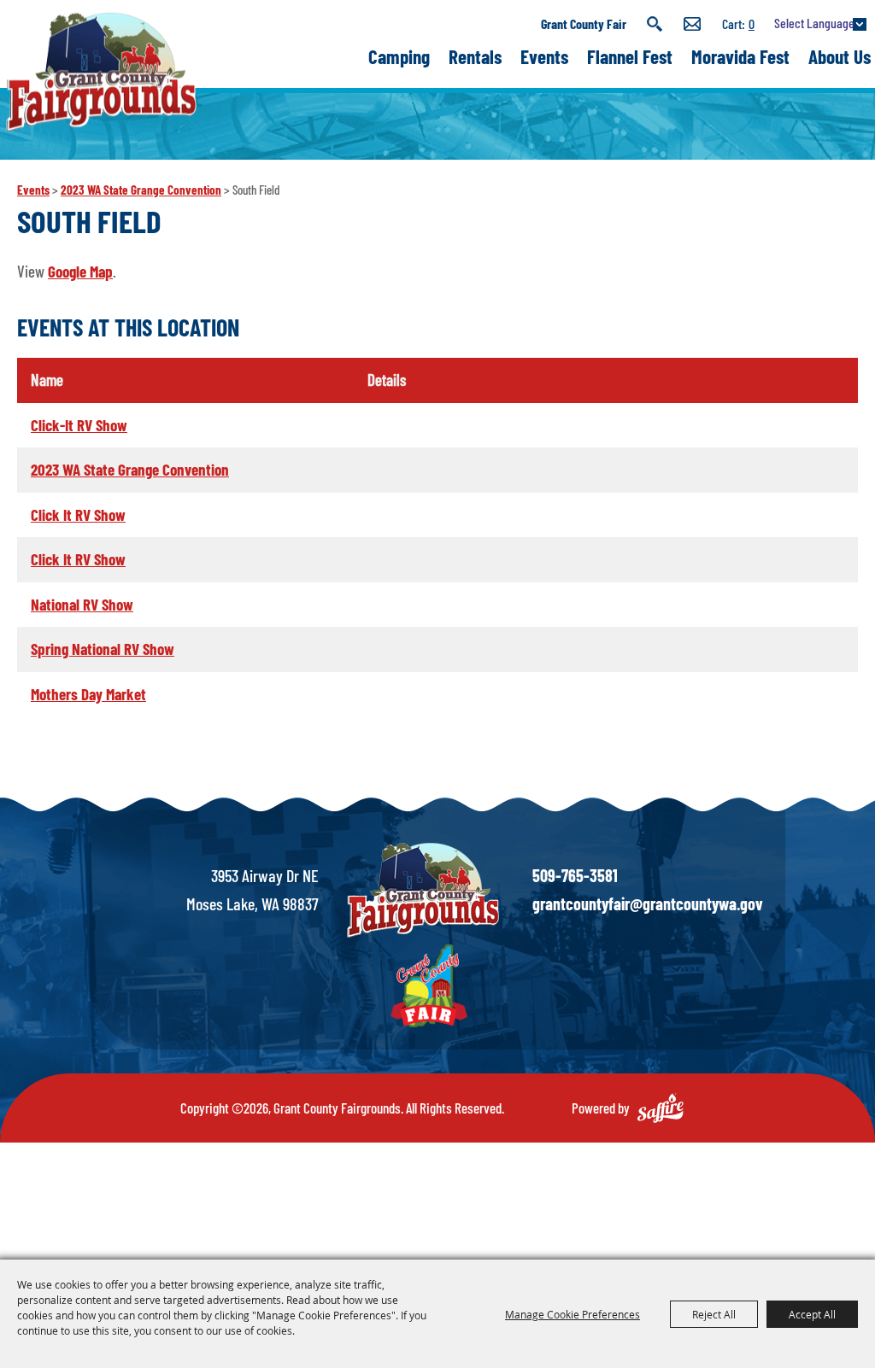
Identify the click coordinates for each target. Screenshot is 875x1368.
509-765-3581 (575, 875)
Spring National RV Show (102, 648)
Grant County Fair (583, 23)
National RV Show (82, 604)
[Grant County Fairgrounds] (101, 71)
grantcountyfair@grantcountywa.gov (647, 903)
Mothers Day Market (88, 694)
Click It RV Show (78, 514)
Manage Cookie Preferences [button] (572, 1314)
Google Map (80, 271)
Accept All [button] (812, 1314)
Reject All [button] (714, 1314)
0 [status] (752, 24)
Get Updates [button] (692, 24)
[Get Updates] (692, 24)
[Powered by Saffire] (660, 1108)
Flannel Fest (629, 56)
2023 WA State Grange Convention (141, 189)
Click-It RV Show (79, 425)
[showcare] (423, 890)
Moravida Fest (740, 56)
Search (655, 24)
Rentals (475, 56)
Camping (399, 56)
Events (544, 56)
